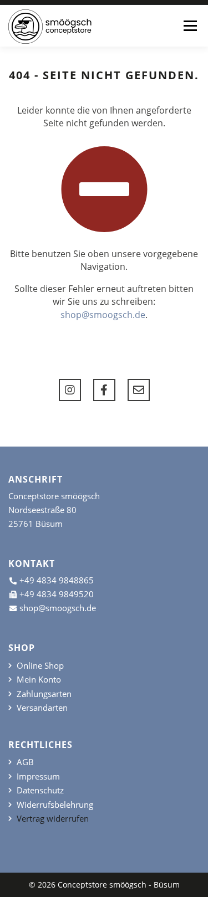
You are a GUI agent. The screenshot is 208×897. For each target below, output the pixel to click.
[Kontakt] (139, 390)
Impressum (38, 776)
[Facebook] (104, 390)
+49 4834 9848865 (56, 580)
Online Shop (40, 666)
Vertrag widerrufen (53, 818)
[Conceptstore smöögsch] (50, 26)
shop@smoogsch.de (102, 315)
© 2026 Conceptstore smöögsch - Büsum (104, 884)
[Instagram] (70, 390)
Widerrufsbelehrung (55, 805)
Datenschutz (40, 790)
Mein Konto (39, 679)
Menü (190, 25)
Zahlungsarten (44, 694)
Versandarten (42, 708)
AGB (25, 762)
